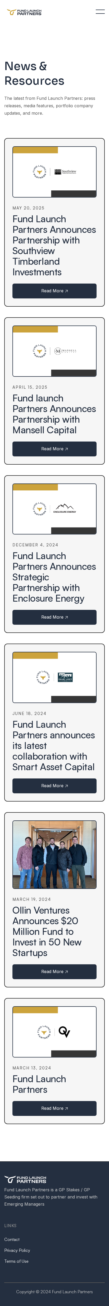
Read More (54, 290)
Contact (12, 1239)
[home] (25, 11)
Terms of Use (16, 1261)
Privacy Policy (17, 1250)
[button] (100, 11)
